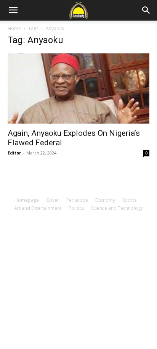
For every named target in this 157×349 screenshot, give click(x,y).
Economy (105, 200)
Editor (14, 153)
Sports (129, 200)
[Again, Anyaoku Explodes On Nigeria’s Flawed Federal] (78, 88)
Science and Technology (117, 208)
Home (14, 28)
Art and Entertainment (37, 208)
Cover (52, 200)
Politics (76, 208)
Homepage (26, 200)
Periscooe (77, 200)
